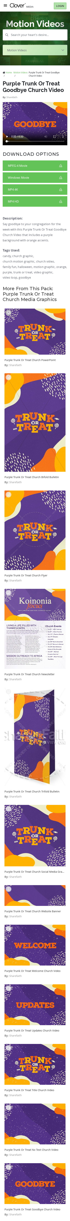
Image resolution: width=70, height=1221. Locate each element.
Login (60, 6)
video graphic (43, 272)
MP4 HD (13, 201)
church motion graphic (18, 261)
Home (9, 72)
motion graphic (44, 267)
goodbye (25, 278)
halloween (25, 267)
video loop (10, 278)
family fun (9, 267)
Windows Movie (18, 178)
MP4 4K (13, 190)
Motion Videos (20, 72)
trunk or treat (22, 272)
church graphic (22, 256)
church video (45, 261)
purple (7, 272)
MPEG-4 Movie (17, 166)
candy (7, 256)
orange (61, 267)
